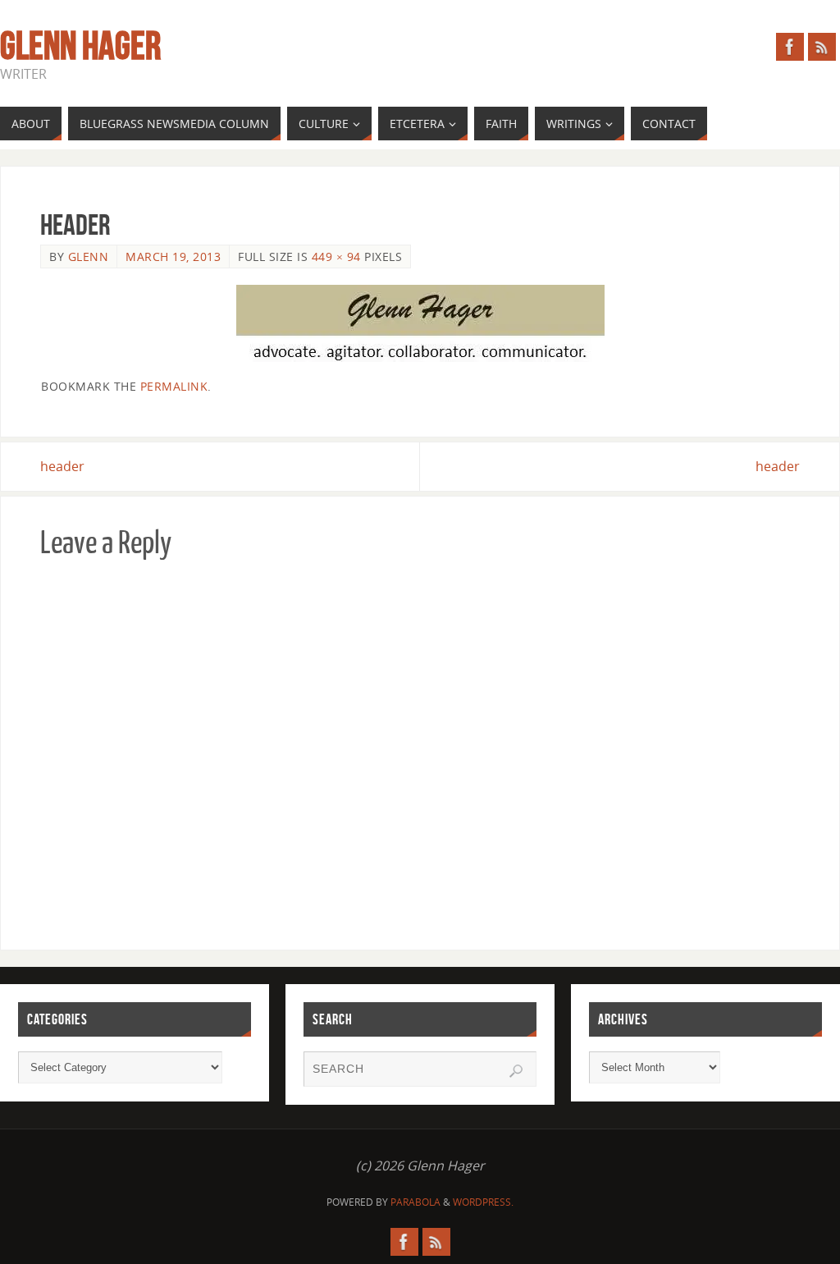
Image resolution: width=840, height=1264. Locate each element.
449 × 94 (336, 256)
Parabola (415, 1202)
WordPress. (483, 1202)
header (62, 466)
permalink (174, 386)
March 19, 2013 (173, 256)
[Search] (516, 1071)
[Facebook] (790, 47)
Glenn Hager (80, 46)
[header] (420, 323)
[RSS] (822, 47)
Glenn (88, 256)
